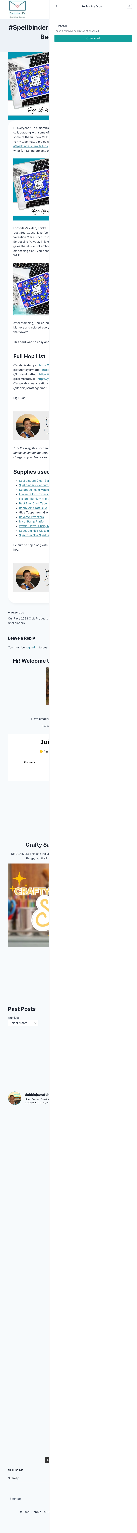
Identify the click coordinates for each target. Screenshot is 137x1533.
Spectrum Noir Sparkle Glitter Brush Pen (46, 535)
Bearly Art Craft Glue (33, 508)
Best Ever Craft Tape (33, 503)
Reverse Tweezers (31, 517)
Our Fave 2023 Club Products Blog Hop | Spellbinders (35, 618)
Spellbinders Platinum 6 (35, 485)
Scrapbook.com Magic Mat (37, 489)
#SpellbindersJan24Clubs (30, 146)
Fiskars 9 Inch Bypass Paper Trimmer (44, 494)
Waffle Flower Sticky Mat (35, 526)
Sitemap (15, 1498)
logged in (32, 647)
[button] (56, 6)
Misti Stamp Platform (33, 521)
